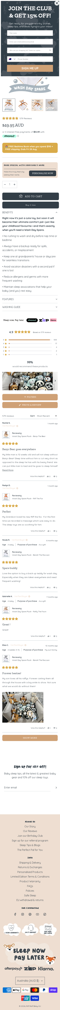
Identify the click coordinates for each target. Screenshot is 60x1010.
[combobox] (29, 50)
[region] (30, 381)
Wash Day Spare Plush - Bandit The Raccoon (31, 555)
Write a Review (36, 406)
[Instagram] (22, 914)
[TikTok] (44, 914)
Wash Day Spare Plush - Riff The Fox (27, 498)
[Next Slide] (55, 381)
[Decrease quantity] (4, 184)
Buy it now (31, 205)
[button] (17, 118)
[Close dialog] (56, 3)
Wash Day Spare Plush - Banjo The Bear (29, 436)
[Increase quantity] (14, 184)
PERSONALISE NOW (42, 173)
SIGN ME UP (30, 68)
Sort (32, 416)
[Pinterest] (30, 914)
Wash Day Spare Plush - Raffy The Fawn (29, 611)
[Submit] (56, 787)
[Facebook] (15, 914)
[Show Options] (50, 50)
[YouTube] (37, 914)
